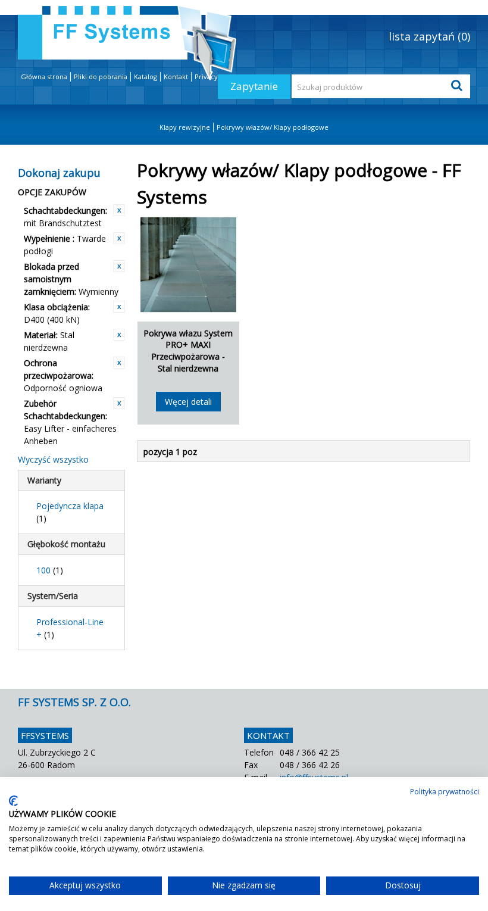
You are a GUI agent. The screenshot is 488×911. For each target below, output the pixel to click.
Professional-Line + (70, 628)
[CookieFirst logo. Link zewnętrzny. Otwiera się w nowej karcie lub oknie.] (13, 800)
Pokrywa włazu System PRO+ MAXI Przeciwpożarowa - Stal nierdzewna (188, 350)
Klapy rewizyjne (184, 127)
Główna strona (44, 76)
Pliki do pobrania (100, 76)
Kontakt (176, 76)
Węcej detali (188, 401)
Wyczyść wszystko (53, 459)
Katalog (145, 76)
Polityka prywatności (444, 792)
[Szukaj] (458, 86)
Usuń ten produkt (119, 210)
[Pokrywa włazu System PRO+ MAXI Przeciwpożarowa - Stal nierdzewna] (188, 265)
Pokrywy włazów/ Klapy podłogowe (273, 127)
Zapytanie (254, 86)
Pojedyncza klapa (70, 512)
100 (49, 570)
